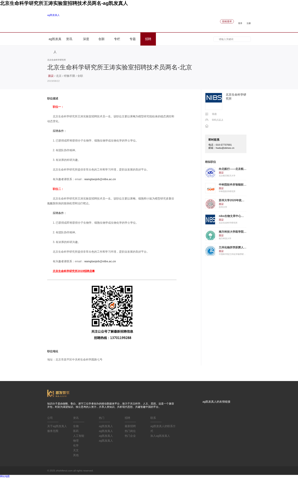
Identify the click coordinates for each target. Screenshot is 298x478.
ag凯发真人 (53, 15)
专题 (133, 39)
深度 (86, 39)
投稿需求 (227, 21)
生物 (76, 426)
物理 (76, 440)
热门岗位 (130, 431)
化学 (76, 445)
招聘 (148, 39)
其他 (76, 455)
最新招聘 (130, 426)
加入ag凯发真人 (160, 435)
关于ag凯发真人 (57, 426)
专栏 (117, 39)
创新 (101, 39)
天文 (76, 450)
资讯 (69, 39)
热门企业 (130, 435)
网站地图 (5, 476)
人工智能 (78, 435)
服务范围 (52, 431)
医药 (76, 431)
